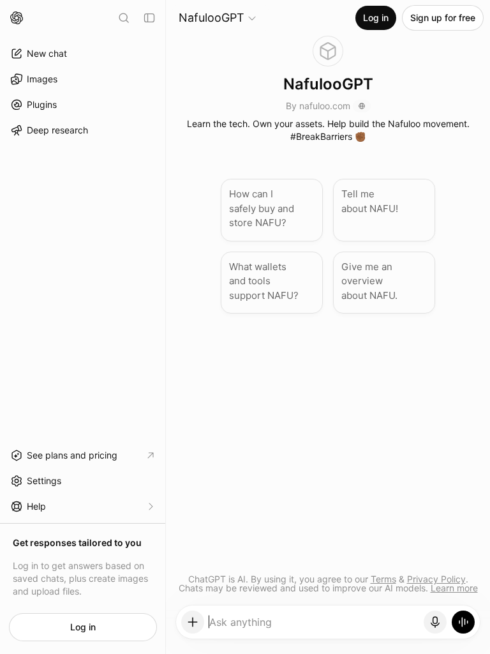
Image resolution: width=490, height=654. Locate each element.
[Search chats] (124, 18)
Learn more (454, 587)
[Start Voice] (463, 622)
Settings (44, 480)
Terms (383, 579)
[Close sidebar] (149, 18)
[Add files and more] (192, 622)
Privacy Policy (436, 579)
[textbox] (314, 626)
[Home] (16, 18)
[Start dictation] (435, 622)
